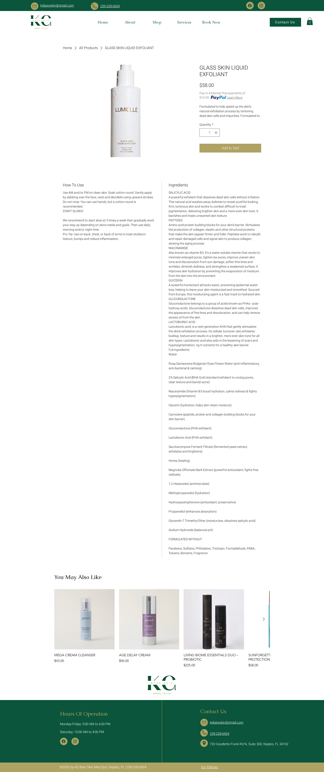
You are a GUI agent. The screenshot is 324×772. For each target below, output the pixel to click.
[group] (162, 628)
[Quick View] (84, 619)
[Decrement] (203, 132)
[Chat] (34, 6)
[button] (310, 21)
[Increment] (216, 132)
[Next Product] (263, 619)
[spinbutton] (210, 132)
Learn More (234, 98)
